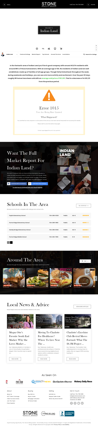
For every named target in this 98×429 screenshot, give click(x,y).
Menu (8, 5)
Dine (85, 261)
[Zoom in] (96, 46)
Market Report (36, 54)
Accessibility (66, 424)
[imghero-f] (67, 413)
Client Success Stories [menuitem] (13, 398)
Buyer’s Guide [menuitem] (32, 396)
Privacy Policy (57, 424)
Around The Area (56, 54)
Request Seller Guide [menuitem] (54, 396)
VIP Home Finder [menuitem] (32, 401)
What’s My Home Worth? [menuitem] (56, 398)
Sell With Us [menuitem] (52, 394)
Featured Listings (25, 54)
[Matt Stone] (2, 54)
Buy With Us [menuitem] (31, 394)
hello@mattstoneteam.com (77, 396)
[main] (49, 185)
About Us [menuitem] (9, 394)
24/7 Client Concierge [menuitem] (13, 396)
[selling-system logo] (48, 413)
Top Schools (45, 54)
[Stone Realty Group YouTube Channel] (78, 403)
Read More (15, 359)
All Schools (83, 205)
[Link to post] (20, 321)
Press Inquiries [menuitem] (11, 403)
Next (95, 278)
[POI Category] (37, 48)
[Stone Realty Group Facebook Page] (71, 403)
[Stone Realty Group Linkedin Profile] (82, 403)
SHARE (22, 269)
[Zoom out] (96, 48)
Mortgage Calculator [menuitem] (33, 398)
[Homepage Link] (49, 4)
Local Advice (66, 54)
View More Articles (82, 306)
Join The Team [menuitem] (11, 401)
